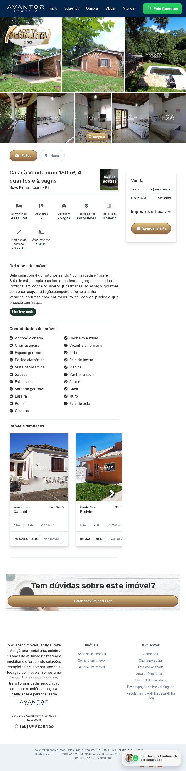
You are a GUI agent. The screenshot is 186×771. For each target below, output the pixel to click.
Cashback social (150, 661)
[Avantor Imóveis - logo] (26, 9)
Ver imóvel (51, 538)
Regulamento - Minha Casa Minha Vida (151, 696)
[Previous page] (15, 493)
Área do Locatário (151, 667)
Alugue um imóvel (92, 667)
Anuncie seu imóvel (92, 654)
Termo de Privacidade (150, 680)
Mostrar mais (23, 312)
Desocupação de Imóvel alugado (150, 687)
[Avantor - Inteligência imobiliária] (34, 702)
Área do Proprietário (150, 674)
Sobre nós (150, 654)
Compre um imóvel (91, 661)
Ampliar (99, 137)
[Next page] (112, 493)
